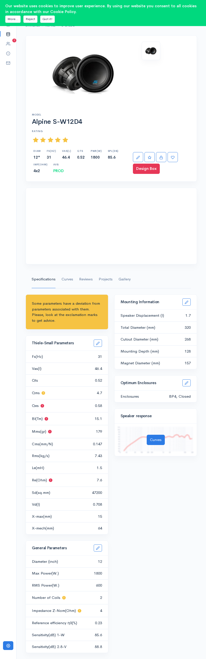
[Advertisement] (111, 226)
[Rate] (149, 157)
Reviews (86, 279)
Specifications (44, 279)
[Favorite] (173, 157)
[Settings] (8, 645)
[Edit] (138, 157)
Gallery (125, 279)
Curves (67, 279)
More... (13, 19)
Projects (106, 279)
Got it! (47, 19)
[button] (8, 34)
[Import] (161, 157)
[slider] (50, 140)
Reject (30, 19)
